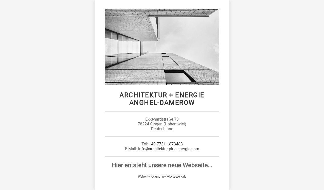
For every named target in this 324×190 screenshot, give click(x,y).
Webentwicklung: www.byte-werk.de (162, 176)
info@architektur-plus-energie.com (168, 148)
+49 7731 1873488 (166, 144)
